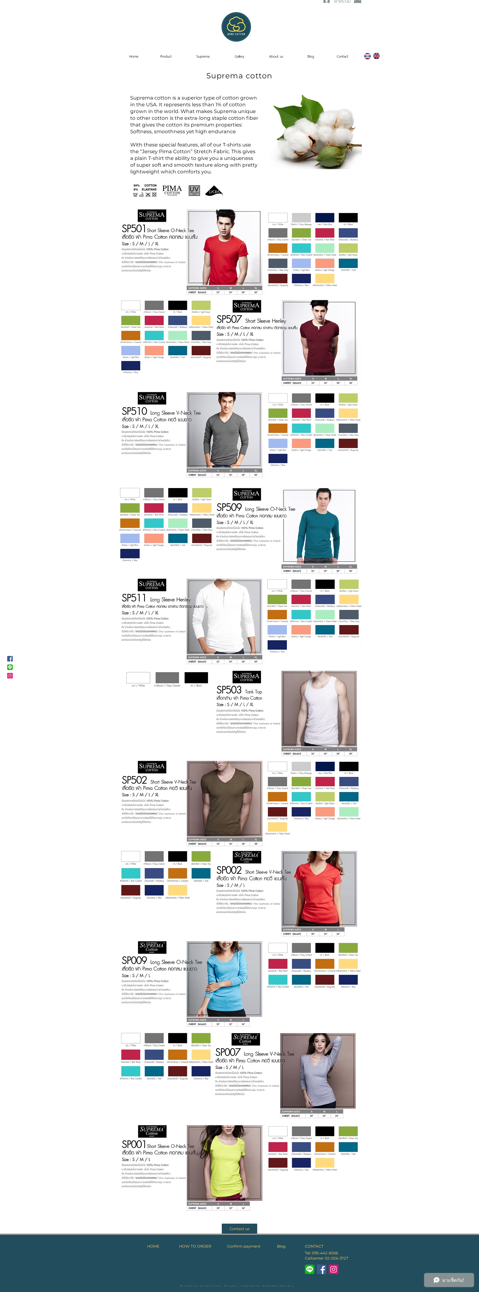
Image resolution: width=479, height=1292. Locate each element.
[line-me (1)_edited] (309, 1269)
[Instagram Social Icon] (10, 675)
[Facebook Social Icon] (10, 658)
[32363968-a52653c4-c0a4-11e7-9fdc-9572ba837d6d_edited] (10, 667)
